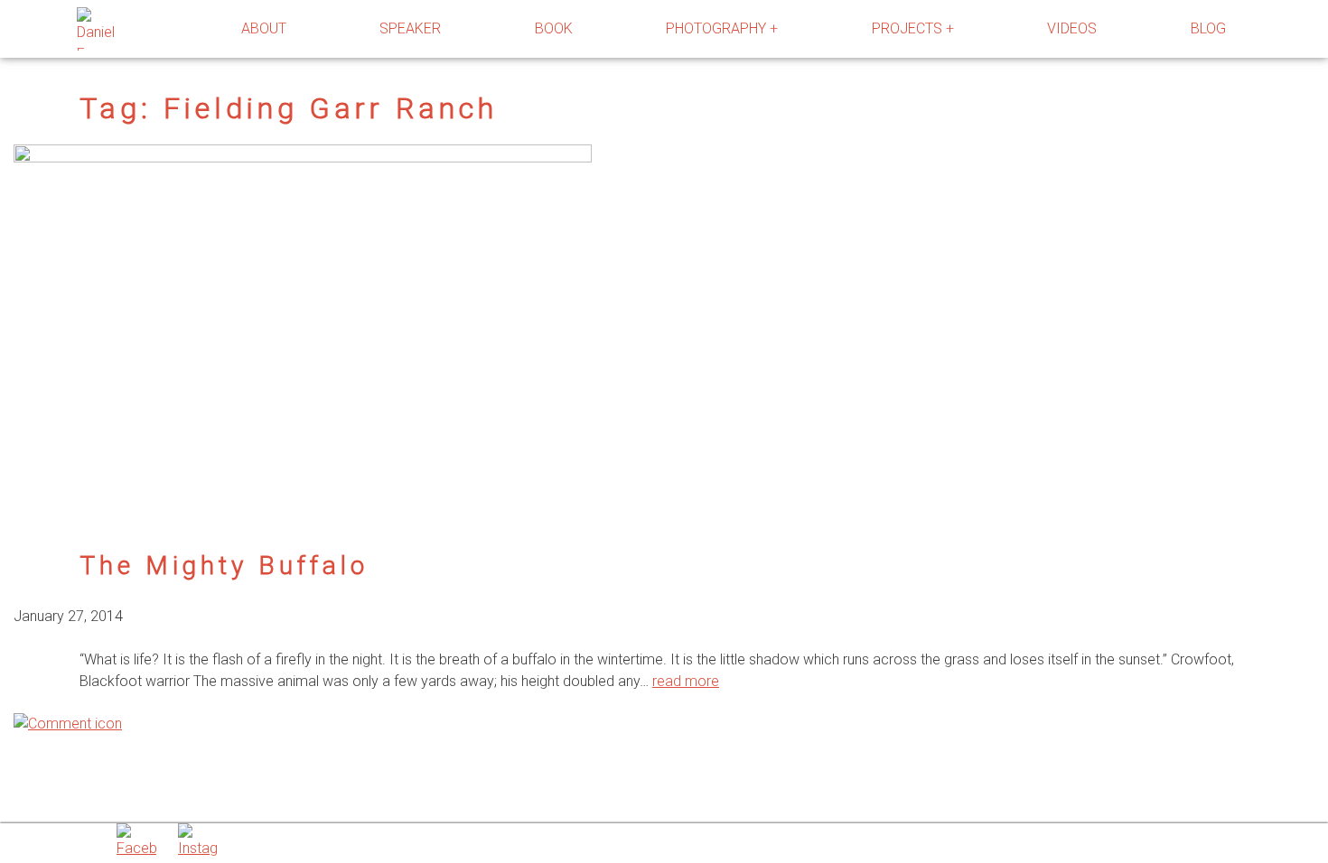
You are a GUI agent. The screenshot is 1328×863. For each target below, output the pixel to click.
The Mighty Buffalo (224, 565)
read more (685, 681)
